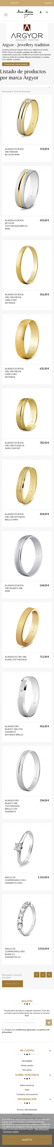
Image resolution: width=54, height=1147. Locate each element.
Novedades (27, 1061)
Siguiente (49, 974)
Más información (42, 1129)
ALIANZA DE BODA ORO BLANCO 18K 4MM (14, 588)
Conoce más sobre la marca (16, 64)
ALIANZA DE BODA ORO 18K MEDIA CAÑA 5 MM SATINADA (14, 372)
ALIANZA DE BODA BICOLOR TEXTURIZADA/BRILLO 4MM (16, 224)
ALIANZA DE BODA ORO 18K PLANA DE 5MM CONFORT (14, 445)
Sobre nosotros (27, 1085)
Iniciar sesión (27, 1065)
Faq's (27, 1089)
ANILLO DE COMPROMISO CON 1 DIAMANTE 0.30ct (15, 880)
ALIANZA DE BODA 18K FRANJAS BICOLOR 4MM (14, 152)
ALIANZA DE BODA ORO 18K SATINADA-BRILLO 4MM (15, 517)
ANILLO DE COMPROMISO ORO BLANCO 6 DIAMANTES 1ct (15, 952)
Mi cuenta (27, 1070)
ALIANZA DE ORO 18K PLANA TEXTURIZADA (16, 658)
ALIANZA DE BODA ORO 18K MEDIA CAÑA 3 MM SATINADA (14, 298)
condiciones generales (25, 1029)
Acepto (27, 1139)
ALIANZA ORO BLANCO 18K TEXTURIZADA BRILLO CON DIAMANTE (12, 806)
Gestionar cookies (11, 1131)
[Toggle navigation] (6, 14)
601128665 (48, 3)
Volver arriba (12, 983)
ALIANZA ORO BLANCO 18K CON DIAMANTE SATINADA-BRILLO (14, 730)
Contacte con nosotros (27, 1094)
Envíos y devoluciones (27, 1109)
